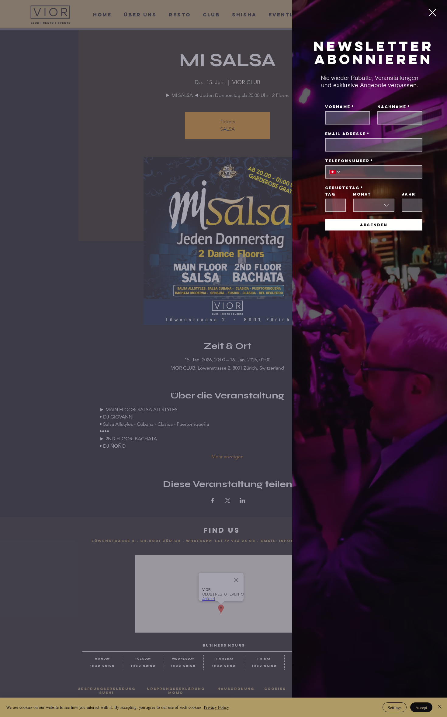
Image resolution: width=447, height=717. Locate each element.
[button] (432, 12)
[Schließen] (439, 707)
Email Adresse (347, 134)
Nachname (393, 107)
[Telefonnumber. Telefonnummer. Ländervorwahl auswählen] (335, 171)
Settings (394, 707)
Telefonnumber (349, 161)
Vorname (339, 107)
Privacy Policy (216, 707)
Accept (421, 707)
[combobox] (373, 205)
